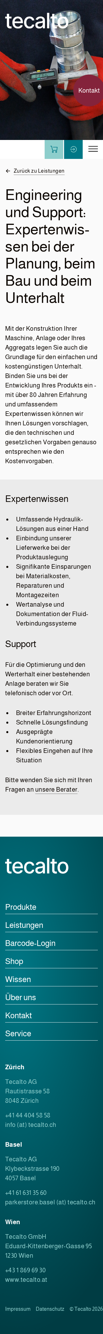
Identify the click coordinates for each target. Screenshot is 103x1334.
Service (18, 1033)
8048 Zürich (22, 1100)
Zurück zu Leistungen (39, 171)
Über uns (20, 997)
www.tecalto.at (26, 1279)
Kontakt (18, 1015)
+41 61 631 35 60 (26, 1192)
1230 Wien (19, 1255)
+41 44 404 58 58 (28, 1115)
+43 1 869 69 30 (25, 1270)
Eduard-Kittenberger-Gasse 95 (48, 1246)
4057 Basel (20, 1178)
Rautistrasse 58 (27, 1091)
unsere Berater (56, 789)
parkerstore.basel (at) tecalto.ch (50, 1202)
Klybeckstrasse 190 (32, 1168)
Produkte (20, 907)
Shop (14, 961)
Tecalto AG (21, 1081)
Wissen (18, 979)
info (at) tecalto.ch (30, 1124)
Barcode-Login (30, 943)
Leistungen (24, 925)
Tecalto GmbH (26, 1236)
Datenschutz (50, 1309)
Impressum (18, 1309)
